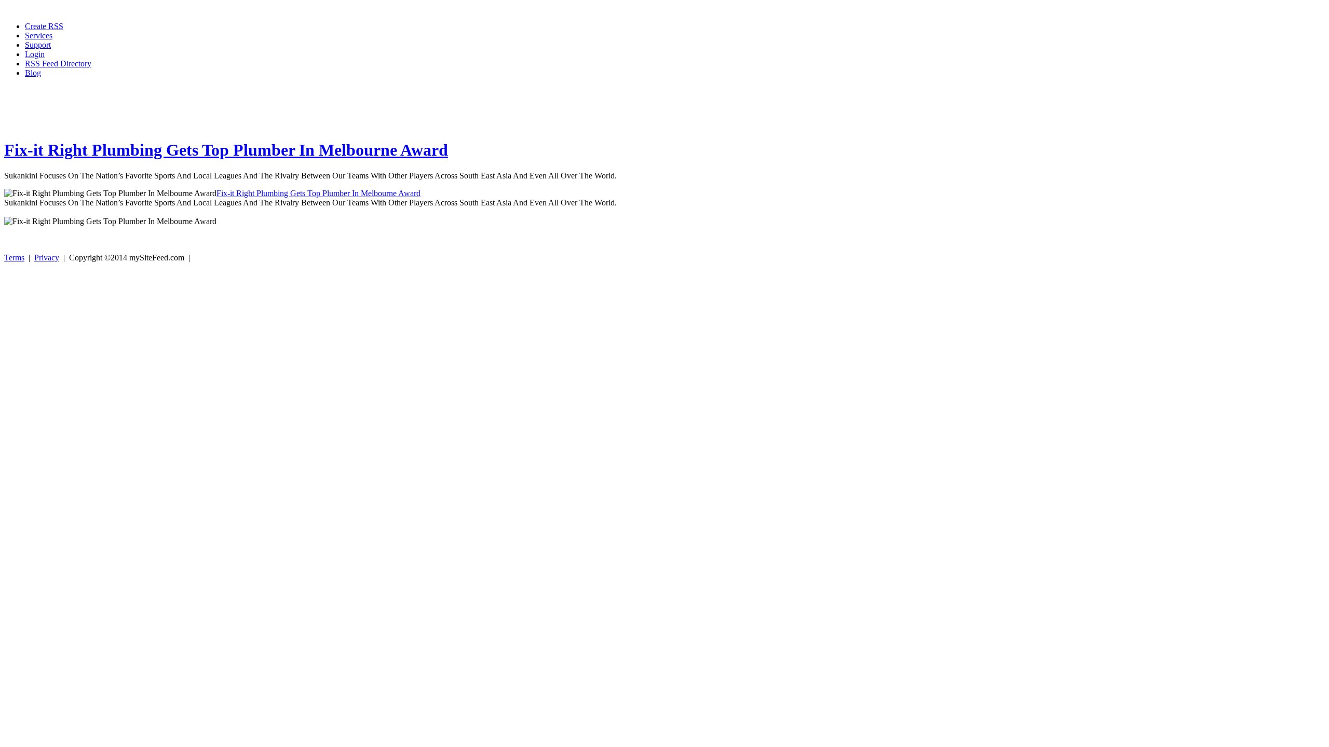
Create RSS (44, 26)
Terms (14, 257)
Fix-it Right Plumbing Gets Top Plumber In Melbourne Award (226, 150)
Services (38, 35)
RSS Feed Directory (58, 63)
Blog (33, 72)
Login (35, 54)
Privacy (46, 257)
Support (38, 44)
